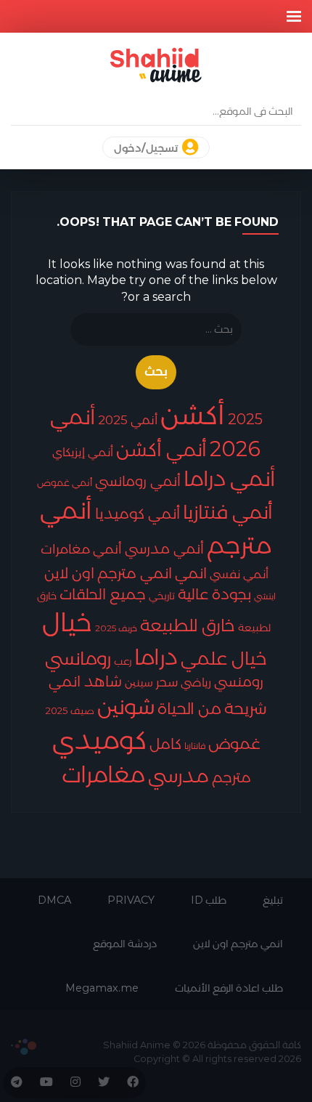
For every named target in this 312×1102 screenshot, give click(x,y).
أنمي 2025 (127, 419)
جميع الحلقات (102, 594)
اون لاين (69, 573)
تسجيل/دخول (147, 148)
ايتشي (265, 596)
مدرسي (178, 775)
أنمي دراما (229, 478)
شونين (126, 706)
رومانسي (78, 658)
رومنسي (238, 681)
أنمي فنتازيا (228, 512)
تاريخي (162, 595)
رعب (122, 661)
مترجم (231, 777)
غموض (234, 743)
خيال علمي (224, 658)
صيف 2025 (70, 710)
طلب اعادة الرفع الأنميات (229, 987)
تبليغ (273, 900)
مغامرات (103, 774)
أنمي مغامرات (81, 548)
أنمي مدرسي (164, 548)
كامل (165, 744)
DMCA (54, 900)
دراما (156, 657)
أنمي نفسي (239, 574)
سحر (167, 681)
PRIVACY (131, 900)
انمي (191, 573)
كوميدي (99, 739)
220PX (23, 1047)
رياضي (196, 682)
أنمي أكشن (161, 449)
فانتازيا (194, 745)
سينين (139, 682)
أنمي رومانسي (138, 481)
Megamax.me (102, 987)
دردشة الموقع (125, 943)
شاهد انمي (85, 681)
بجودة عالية (214, 594)
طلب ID (208, 900)
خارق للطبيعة (187, 625)
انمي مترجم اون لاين (238, 943)
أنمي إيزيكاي (82, 452)
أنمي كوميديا (137, 513)
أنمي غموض (64, 482)
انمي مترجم (134, 573)
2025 (245, 419)
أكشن (192, 414)
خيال (67, 622)
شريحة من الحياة (212, 708)
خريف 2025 (116, 628)
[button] (293, 16)
